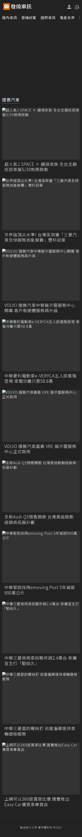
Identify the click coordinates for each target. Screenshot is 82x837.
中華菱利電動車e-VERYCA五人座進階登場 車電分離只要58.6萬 (40, 378)
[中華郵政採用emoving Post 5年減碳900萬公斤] (41, 557)
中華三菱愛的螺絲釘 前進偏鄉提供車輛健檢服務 (39, 731)
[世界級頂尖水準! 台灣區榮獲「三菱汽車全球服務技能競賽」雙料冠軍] (41, 204)
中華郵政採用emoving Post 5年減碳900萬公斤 (39, 590)
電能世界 (67, 17)
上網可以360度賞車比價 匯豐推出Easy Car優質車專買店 (37, 801)
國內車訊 (9, 17)
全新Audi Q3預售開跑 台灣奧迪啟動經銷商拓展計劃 (39, 519)
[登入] (69, 7)
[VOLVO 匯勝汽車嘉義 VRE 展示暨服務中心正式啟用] (41, 416)
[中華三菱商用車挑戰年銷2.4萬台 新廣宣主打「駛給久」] (41, 627)
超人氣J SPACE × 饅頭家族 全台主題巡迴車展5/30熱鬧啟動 (40, 166)
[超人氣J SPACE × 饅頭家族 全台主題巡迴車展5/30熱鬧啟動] (41, 134)
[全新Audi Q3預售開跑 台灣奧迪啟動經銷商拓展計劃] (41, 486)
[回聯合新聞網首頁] (6, 6)
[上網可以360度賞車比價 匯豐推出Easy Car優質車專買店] (41, 769)
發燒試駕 (28, 17)
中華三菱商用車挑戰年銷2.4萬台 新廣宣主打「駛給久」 (40, 660)
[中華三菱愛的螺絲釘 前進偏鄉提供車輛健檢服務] (41, 698)
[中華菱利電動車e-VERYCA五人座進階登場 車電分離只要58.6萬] (41, 345)
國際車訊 (48, 17)
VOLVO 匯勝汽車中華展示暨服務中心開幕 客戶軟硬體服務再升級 (39, 308)
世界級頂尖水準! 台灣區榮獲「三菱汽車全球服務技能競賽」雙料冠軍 (40, 237)
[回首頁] (21, 6)
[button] (76, 6)
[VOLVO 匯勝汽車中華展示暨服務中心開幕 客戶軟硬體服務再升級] (41, 275)
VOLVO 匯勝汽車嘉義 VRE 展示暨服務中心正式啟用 (40, 449)
